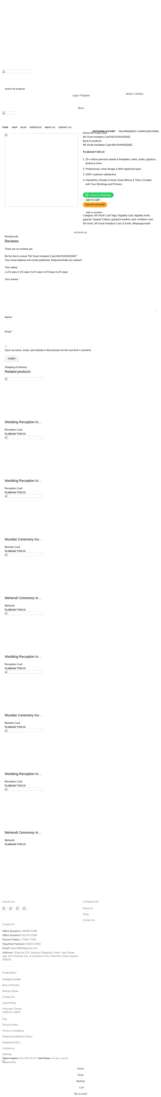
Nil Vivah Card (98, 133)
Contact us (89, 920)
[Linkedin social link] (99, 227)
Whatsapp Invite (141, 223)
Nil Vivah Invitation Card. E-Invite (112, 223)
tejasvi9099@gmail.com (23, 948)
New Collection (10, 985)
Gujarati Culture (101, 219)
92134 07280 (29, 935)
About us (88, 908)
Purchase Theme (12, 1008)
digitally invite (142, 215)
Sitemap (7, 1054)
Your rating (11, 267)
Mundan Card (12, 547)
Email (9, 331)
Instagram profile (11, 979)
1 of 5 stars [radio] (11, 272)
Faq (4, 1019)
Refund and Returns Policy (17, 1036)
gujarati (87, 219)
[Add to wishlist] (7, 417)
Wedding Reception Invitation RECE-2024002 (39, 422)
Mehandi (9, 605)
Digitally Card (125, 215)
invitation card (145, 219)
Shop (86, 914)
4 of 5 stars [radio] (49, 272)
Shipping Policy (11, 1042)
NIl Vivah (88, 223)
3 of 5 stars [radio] (36, 272)
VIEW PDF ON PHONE (95, 205)
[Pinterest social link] (94, 227)
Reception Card (13, 429)
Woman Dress (10, 991)
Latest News (9, 1003)
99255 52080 (33, 944)
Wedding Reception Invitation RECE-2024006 (39, 657)
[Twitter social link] (90, 227)
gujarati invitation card (123, 219)
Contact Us (8, 997)
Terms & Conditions (13, 1030)
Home (86, 133)
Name (9, 317)
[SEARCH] (154, 88)
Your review (12, 279)
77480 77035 (28, 939)
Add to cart (93, 200)
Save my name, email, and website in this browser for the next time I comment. (48, 350)
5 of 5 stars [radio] (62, 272)
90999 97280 (29, 931)
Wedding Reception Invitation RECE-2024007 (39, 481)
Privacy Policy (10, 1024)
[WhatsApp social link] (103, 227)
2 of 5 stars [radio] (23, 272)
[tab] (80, 232)
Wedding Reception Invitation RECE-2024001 (39, 774)
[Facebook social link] (86, 227)
